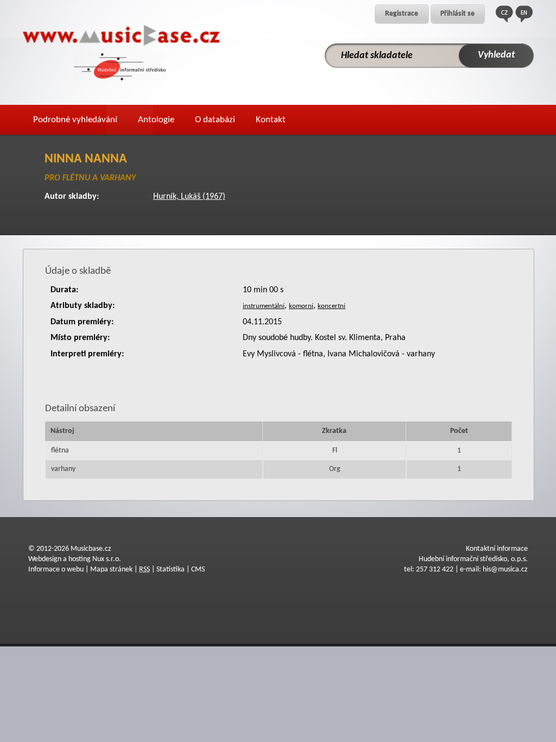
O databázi (215, 119)
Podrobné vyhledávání (75, 119)
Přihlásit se (457, 14)
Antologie (156, 119)
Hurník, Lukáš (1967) (189, 196)
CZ (504, 13)
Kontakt (271, 119)
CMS (198, 569)
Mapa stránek (111, 569)
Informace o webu (56, 569)
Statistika (170, 569)
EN (524, 13)
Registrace (401, 14)
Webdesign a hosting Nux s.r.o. (74, 559)
